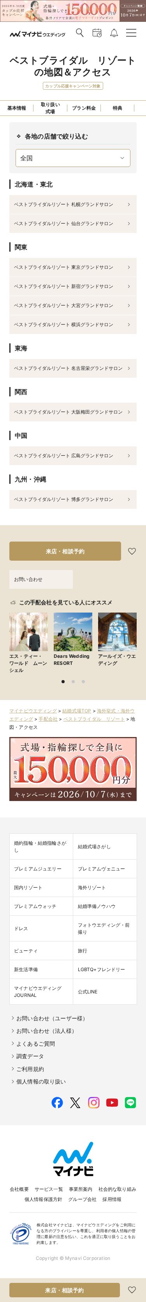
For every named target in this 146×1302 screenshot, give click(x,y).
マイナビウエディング (33, 711)
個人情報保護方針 (43, 1199)
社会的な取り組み (117, 1189)
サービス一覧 (49, 1189)
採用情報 (111, 1199)
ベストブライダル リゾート (94, 719)
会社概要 (19, 1189)
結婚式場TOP (76, 711)
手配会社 (48, 719)
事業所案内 (81, 1189)
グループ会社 (82, 1199)
